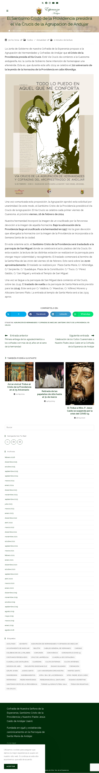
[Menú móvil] (7, 11)
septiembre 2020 (11, 574)
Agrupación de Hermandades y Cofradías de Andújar (35, 322)
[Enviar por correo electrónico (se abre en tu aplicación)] (56, 3)
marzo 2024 (9, 481)
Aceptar (11, 766)
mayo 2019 (9, 616)
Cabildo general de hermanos (57, 648)
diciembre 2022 (11, 518)
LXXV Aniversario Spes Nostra (51, 671)
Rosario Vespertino (77, 680)
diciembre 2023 (11, 490)
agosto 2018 (9, 630)
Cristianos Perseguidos (17, 657)
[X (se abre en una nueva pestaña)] (42, 3)
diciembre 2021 (11, 532)
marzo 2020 (9, 583)
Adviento (23, 644)
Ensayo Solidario (58, 666)
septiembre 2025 (11, 471)
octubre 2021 (10, 541)
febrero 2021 (10, 555)
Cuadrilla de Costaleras (63, 657)
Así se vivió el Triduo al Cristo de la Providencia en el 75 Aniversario (19, 387)
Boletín (37, 648)
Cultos (30, 40)
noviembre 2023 (11, 495)
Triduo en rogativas (79, 684)
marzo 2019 (9, 621)
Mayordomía (12, 675)
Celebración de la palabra (18, 653)
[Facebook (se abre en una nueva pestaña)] (46, 3)
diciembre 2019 (11, 593)
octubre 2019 (10, 602)
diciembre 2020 (11, 565)
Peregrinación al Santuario (52, 680)
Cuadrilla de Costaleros (17, 662)
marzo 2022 (9, 527)
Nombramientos (28, 675)
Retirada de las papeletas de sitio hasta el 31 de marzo (49, 394)
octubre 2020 (10, 569)
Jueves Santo (28, 671)
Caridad (78, 648)
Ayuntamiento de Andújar (18, 648)
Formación (74, 666)
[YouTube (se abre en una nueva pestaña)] (53, 3)
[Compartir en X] (7, 442)
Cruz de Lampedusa (39, 657)
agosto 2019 (9, 611)
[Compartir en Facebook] (13, 442)
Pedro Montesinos (28, 680)
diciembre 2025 (11, 462)
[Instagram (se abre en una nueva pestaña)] (49, 3)
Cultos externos (53, 662)
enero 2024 (9, 485)
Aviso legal (11, 743)
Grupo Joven (12, 671)
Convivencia (52, 653)
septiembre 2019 (11, 607)
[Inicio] (9, 31)
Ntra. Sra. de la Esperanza (51, 675)
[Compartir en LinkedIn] (19, 442)
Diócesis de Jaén (13, 666)
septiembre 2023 (11, 499)
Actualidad (41, 40)
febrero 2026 (10, 457)
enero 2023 (9, 513)
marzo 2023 (9, 509)
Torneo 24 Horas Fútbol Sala (54, 684)
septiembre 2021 (11, 546)
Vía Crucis (11, 689)
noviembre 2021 (11, 537)
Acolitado (11, 644)
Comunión (38, 653)
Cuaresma (37, 662)
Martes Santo (74, 671)
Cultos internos (71, 662)
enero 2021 (9, 560)
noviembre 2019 (11, 597)
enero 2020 (9, 588)
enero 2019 (9, 625)
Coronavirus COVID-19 (71, 653)
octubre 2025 (10, 467)
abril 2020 (9, 579)
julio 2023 (8, 504)
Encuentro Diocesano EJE (36, 666)
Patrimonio (11, 680)
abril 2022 (9, 523)
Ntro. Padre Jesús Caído (77, 675)
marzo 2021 (9, 551)
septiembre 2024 (11, 476)
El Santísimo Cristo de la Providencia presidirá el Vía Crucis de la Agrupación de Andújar (57, 31)
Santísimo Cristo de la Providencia (72, 322)
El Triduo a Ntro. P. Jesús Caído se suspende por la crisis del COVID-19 (80, 411)
